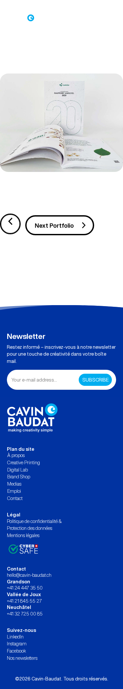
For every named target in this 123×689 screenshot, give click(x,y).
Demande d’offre (75, 7)
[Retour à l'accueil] (32, 417)
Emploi (14, 491)
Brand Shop (18, 476)
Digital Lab (17, 469)
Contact (15, 498)
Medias (14, 483)
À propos (16, 455)
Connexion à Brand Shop (29, 7)
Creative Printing (23, 462)
